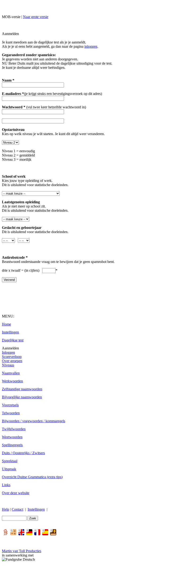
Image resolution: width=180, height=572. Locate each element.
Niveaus (8, 365)
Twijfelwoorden (14, 429)
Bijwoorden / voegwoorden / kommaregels (33, 421)
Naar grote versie (35, 17)
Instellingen (10, 332)
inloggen (90, 46)
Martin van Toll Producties (21, 551)
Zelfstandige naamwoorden (22, 389)
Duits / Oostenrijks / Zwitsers (23, 453)
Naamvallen (11, 373)
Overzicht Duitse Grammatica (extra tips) (32, 477)
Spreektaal (9, 461)
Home (6, 324)
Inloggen (8, 352)
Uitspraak (9, 469)
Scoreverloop (12, 357)
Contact (17, 509)
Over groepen (12, 361)
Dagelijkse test (12, 340)
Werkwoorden (12, 381)
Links (6, 485)
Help (5, 509)
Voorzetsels (10, 405)
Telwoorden (11, 413)
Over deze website (15, 493)
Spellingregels (12, 445)
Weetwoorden (12, 437)
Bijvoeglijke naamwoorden (22, 397)
